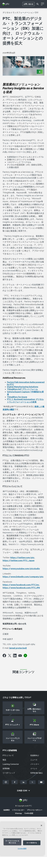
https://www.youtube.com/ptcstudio (21, 568)
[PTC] (23, 800)
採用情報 (6, 769)
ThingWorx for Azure (17, 397)
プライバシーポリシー (34, 810)
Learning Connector (11, 764)
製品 (4, 760)
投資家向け (34, 755)
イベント (33, 769)
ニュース (33, 760)
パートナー (34, 764)
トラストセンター (18, 810)
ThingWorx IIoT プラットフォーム (22, 389)
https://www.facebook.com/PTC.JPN (21, 588)
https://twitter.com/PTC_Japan (18, 560)
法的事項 (6, 810)
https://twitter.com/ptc (22, 557)
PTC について (8, 755)
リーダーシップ (9, 773)
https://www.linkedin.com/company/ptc (23, 577)
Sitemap (18, 813)
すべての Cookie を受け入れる (12, 842)
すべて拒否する (32, 843)
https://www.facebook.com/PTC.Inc (21, 585)
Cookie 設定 (28, 813)
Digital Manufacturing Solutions (22, 387)
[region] (22, 838)
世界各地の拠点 (36, 773)
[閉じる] (41, 825)
